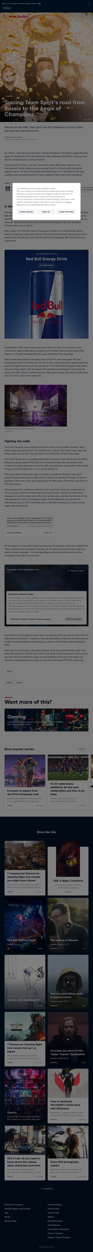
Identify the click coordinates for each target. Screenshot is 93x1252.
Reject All (46, 212)
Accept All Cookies (66, 212)
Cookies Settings (26, 212)
